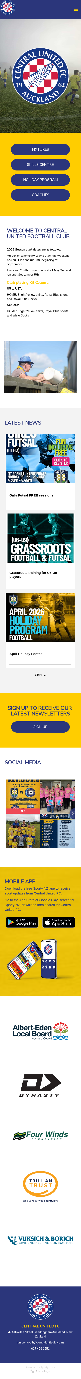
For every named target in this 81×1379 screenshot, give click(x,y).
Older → (40, 675)
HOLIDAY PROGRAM (40, 179)
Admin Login (43, 1371)
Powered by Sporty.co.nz (40, 1367)
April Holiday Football (26, 654)
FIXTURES (40, 149)
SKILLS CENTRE (40, 164)
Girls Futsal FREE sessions (31, 495)
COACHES (40, 195)
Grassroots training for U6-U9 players (33, 575)
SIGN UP (40, 727)
